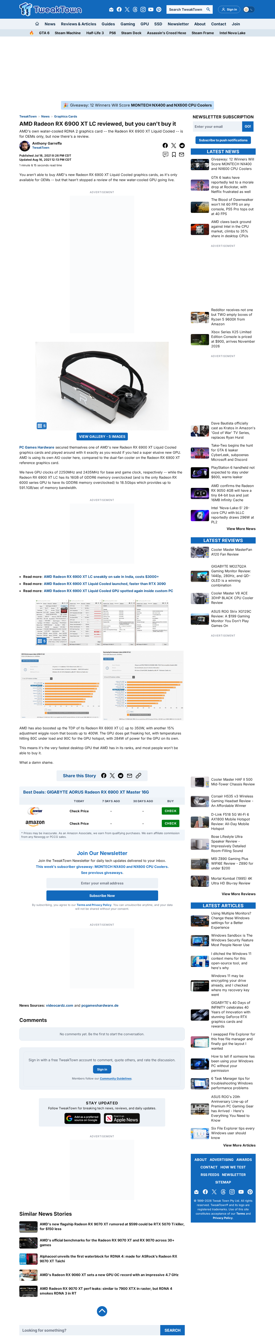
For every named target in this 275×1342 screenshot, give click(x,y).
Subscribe (163, 695)
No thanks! (137, 705)
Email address (110, 687)
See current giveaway (137, 679)
